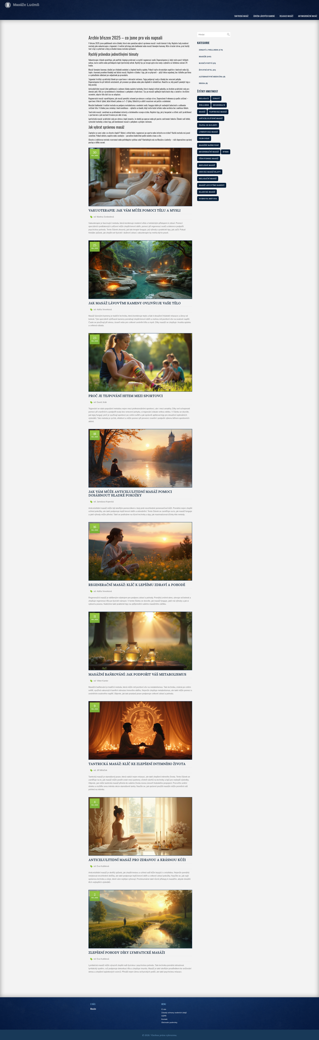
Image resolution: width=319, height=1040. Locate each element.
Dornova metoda (208, 199)
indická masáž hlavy (210, 172)
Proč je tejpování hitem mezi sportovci (125, 396)
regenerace (219, 105)
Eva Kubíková (103, 866)
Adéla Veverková (104, 309)
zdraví (216, 98)
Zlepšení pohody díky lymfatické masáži (126, 953)
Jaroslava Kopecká (105, 502)
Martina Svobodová (105, 217)
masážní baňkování (209, 145)
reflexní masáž (207, 165)
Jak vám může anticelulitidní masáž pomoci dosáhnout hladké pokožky (130, 493)
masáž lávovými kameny (211, 185)
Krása (203, 83)
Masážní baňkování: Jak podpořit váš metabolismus (137, 674)
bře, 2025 (94, 155)
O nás (163, 1009)
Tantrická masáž (241, 16)
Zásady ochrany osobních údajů (174, 1013)
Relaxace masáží (286, 16)
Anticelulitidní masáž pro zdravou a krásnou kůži (137, 860)
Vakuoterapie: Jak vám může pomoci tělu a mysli (134, 210)
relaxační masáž (207, 178)
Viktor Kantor (102, 681)
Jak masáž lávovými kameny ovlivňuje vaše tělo (134, 303)
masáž (202, 112)
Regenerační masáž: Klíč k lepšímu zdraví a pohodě (136, 585)
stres (226, 152)
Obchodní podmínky (169, 1022)
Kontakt (164, 1019)
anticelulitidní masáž (211, 118)
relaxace (204, 98)
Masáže (205, 56)
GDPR (163, 1016)
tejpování (204, 138)
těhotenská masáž (208, 158)
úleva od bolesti (208, 125)
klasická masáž (207, 192)
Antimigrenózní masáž (307, 16)
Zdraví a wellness (211, 50)
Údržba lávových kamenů (264, 16)
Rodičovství (207, 63)
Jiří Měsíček (102, 770)
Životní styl (207, 70)
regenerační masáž (209, 152)
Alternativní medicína (212, 77)
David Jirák (102, 402)
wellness (204, 105)
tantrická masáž (218, 112)
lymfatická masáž (208, 132)
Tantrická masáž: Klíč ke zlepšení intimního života (137, 764)
